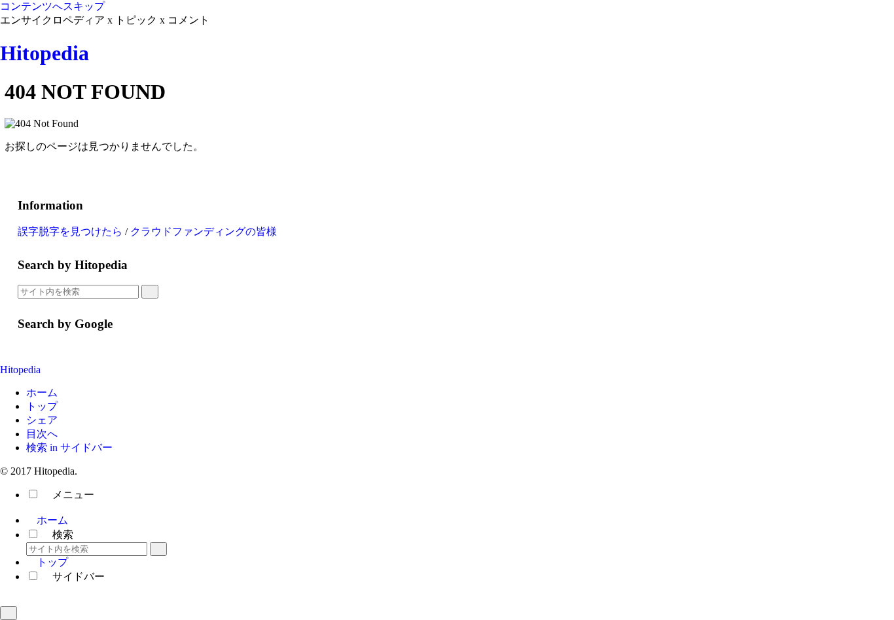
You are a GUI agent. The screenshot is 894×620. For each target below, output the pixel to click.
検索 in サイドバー (69, 447)
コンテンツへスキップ (52, 6)
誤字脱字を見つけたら (70, 231)
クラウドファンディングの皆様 (203, 231)
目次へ (42, 433)
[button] (149, 292)
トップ (42, 406)
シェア (42, 420)
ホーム (42, 392)
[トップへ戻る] (8, 613)
